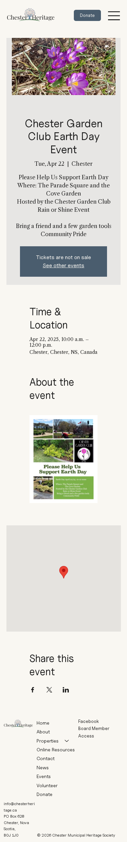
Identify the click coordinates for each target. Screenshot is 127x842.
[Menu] (114, 15)
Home (43, 723)
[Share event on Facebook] (32, 689)
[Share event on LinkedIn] (66, 689)
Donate (44, 794)
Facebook (88, 721)
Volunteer (47, 785)
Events (44, 776)
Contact (46, 758)
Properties (48, 741)
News (43, 767)
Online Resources (56, 749)
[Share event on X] (49, 689)
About (43, 731)
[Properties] (67, 740)
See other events (63, 265)
